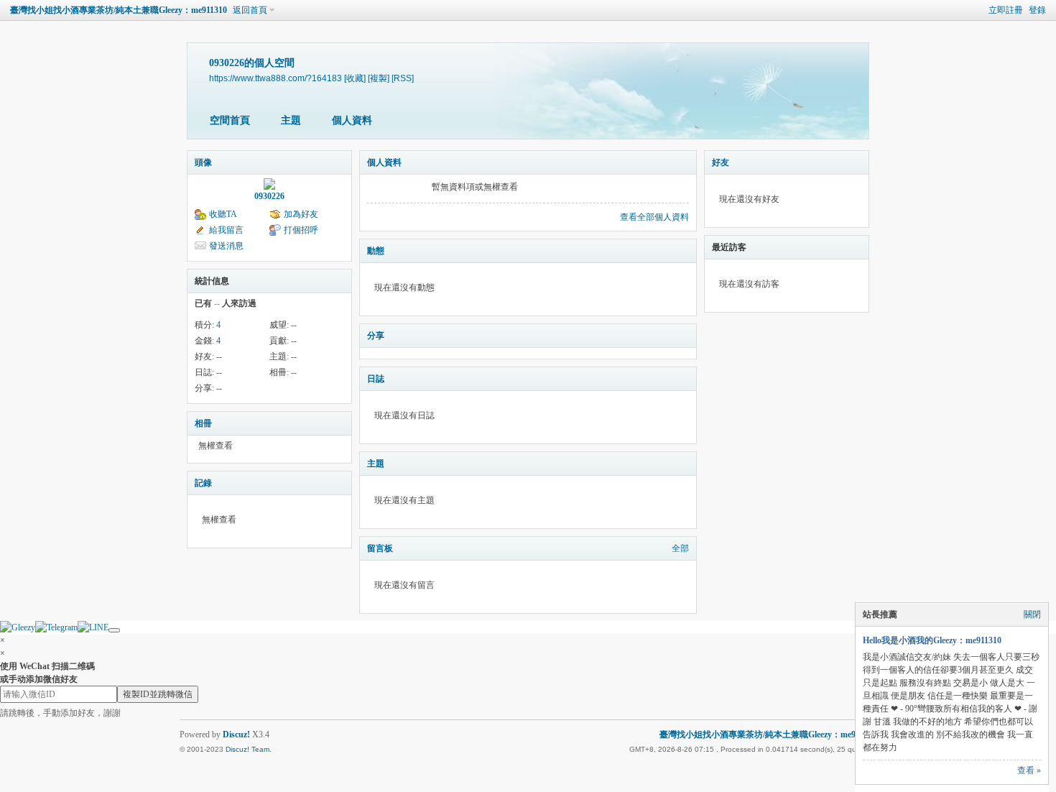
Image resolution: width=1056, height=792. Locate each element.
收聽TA (223, 214)
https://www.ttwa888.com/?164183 (275, 78)
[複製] (378, 78)
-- (294, 325)
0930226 (269, 196)
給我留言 (226, 230)
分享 (375, 336)
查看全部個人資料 (654, 217)
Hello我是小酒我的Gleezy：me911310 (932, 640)
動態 (375, 251)
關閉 (1032, 614)
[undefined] (114, 630)
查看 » (1029, 770)
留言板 (380, 548)
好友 (720, 162)
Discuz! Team (247, 749)
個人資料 (352, 120)
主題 (291, 120)
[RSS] (403, 78)
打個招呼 (301, 230)
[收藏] (355, 78)
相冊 (203, 423)
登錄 (1037, 10)
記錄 (203, 483)
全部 (680, 548)
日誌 (375, 379)
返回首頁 (250, 10)
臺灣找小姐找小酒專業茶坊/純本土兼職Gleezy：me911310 (118, 10)
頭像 (203, 162)
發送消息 (226, 246)
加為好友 (301, 214)
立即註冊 (1005, 10)
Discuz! (236, 734)
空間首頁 (230, 120)
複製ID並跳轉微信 (158, 694)
